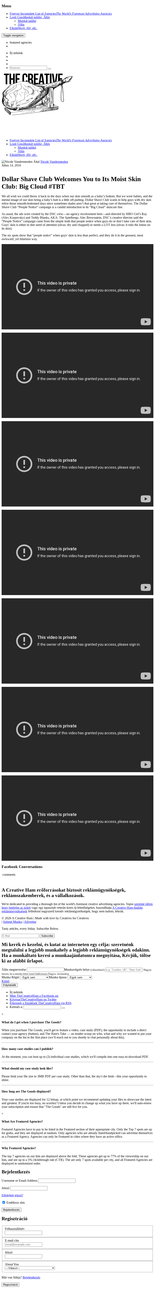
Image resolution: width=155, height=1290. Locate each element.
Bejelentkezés (31, 1277)
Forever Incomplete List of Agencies (61, 13)
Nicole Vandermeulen (54, 161)
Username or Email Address (19, 1180)
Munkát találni (27, 21)
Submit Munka (12, 921)
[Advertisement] (75, 125)
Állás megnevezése (14, 969)
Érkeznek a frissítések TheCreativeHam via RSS (40, 1003)
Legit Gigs (30, 17)
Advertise (30, 921)
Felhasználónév (15, 1228)
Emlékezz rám (15, 1202)
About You (12, 1264)
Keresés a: (16, 1007)
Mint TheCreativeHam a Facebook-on (34, 996)
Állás (21, 24)
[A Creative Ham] (37, 114)
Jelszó (5, 1188)
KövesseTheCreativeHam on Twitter (33, 999)
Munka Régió (10, 977)
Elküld (23, 28)
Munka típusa (57, 977)
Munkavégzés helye (84, 969)
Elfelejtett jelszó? (12, 1195)
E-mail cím (12, 1240)
